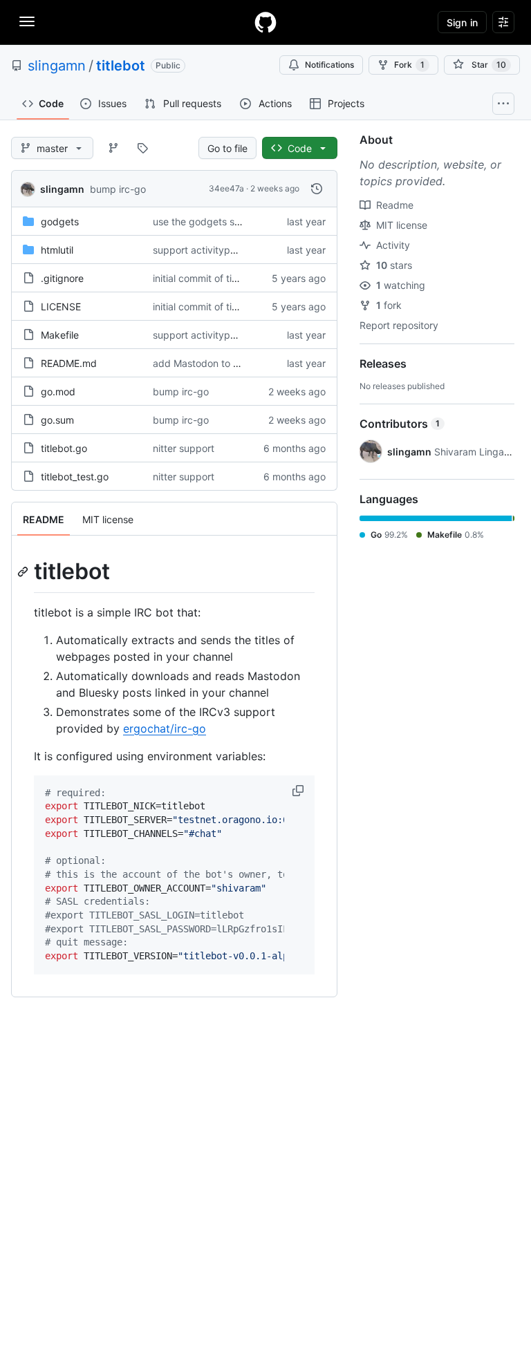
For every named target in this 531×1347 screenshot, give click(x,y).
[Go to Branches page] (113, 148)
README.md (69, 363)
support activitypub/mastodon (221, 250)
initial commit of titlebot (205, 278)
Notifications (329, 64)
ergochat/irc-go (164, 728)
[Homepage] (265, 22)
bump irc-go (118, 189)
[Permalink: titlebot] (24, 571)
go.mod (58, 391)
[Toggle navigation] (27, 21)
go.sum (57, 420)
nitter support (183, 448)
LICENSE (61, 306)
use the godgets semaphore (216, 221)
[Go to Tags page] (142, 148)
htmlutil (57, 250)
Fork (409, 64)
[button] (299, 790)
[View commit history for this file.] (316, 188)
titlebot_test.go (75, 476)
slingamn (57, 65)
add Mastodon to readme (210, 363)
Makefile (60, 335)
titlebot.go (64, 448)
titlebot (120, 65)
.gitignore (62, 278)
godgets (60, 221)
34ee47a (226, 188)
